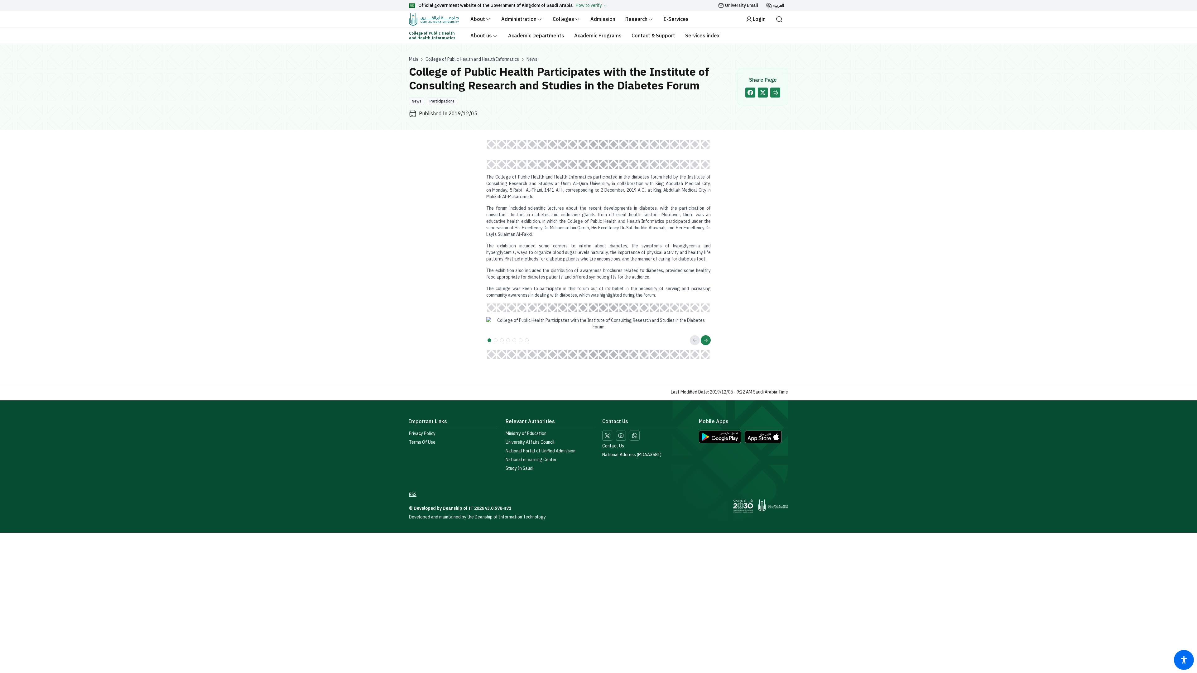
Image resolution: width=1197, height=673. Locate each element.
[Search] (779, 19)
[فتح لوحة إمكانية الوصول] (1184, 660)
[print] (775, 93)
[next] (706, 340)
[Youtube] (621, 436)
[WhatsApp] (635, 436)
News (531, 59)
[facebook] (750, 93)
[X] (607, 436)
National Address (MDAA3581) (631, 455)
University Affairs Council (530, 442)
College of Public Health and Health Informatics (472, 59)
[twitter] (763, 93)
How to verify (589, 5)
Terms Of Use (422, 442)
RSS (412, 495)
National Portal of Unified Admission (540, 451)
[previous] (695, 340)
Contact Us (613, 446)
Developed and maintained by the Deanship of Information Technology (477, 517)
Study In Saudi (519, 468)
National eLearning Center (531, 460)
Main (413, 59)
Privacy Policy (422, 434)
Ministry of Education (526, 434)
